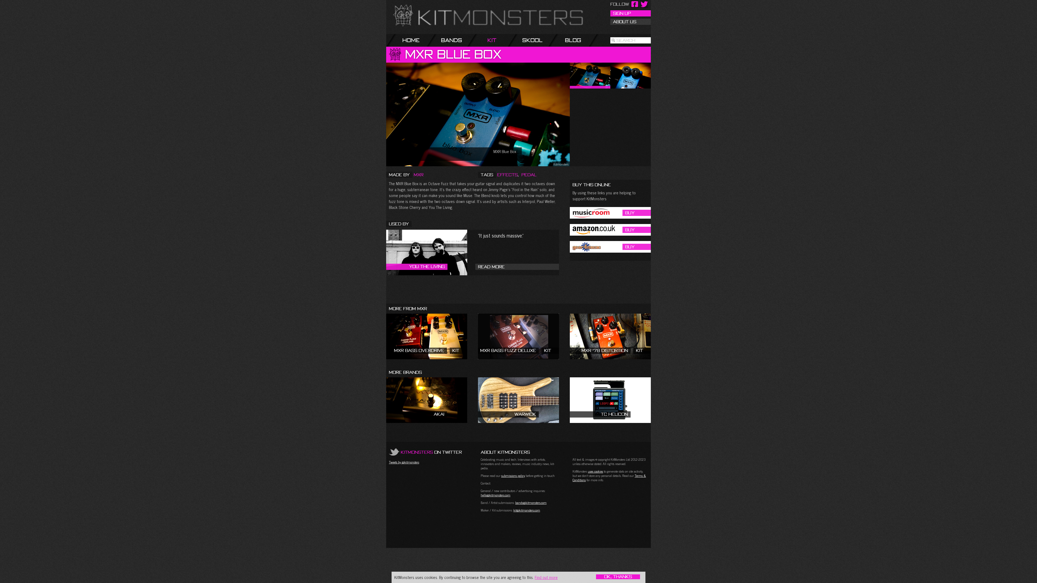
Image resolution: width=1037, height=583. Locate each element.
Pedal (529, 174)
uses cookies (595, 471)
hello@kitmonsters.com (495, 495)
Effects (507, 174)
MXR (418, 174)
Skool (532, 40)
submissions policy (513, 475)
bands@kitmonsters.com (531, 502)
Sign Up (622, 13)
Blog (573, 40)
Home (411, 40)
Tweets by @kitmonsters (404, 462)
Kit (491, 40)
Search (626, 40)
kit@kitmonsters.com (526, 510)
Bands (451, 40)
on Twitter (431, 452)
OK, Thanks (618, 576)
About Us (624, 21)
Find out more (546, 577)
